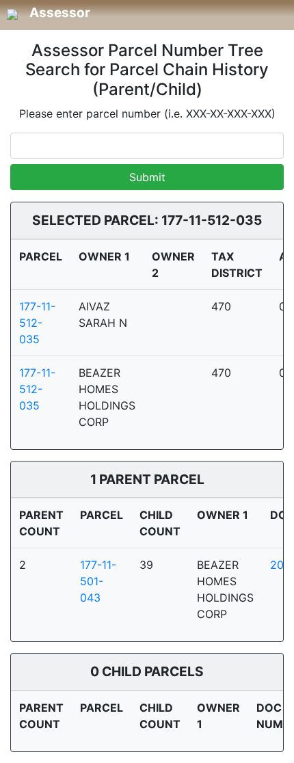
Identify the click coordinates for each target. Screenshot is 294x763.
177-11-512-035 (37, 322)
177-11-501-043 (98, 581)
